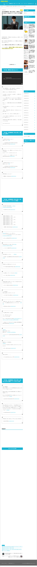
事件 (19, 3)
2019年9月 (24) (26, 93)
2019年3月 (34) (26, 105)
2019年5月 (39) (26, 100)
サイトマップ (25, 3)
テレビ (17, 3)
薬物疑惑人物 (11, 3)
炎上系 (14, 3)
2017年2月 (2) (26, 129)
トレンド (7, 3)
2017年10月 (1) (26, 115)
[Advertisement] (29, 82)
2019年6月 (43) (26, 98)
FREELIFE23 (4, 1)
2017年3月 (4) (26, 127)
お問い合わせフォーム (31, 3)
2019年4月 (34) (26, 103)
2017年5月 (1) (26, 124)
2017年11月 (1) (26, 112)
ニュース (22, 3)
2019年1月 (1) (26, 110)
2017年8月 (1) (26, 117)
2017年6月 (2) (26, 122)
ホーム (4, 4)
